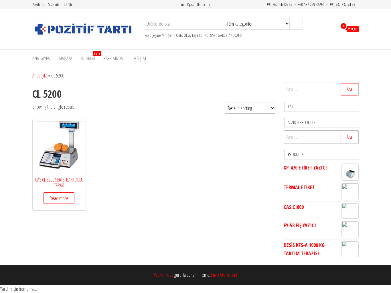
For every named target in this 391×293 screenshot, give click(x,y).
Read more (59, 198)
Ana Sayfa (41, 58)
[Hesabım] (331, 28)
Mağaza (65, 58)
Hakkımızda (113, 58)
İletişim (138, 58)
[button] (195, 289)
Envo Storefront (224, 274)
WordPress (163, 274)
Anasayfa (39, 75)
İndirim (90, 57)
